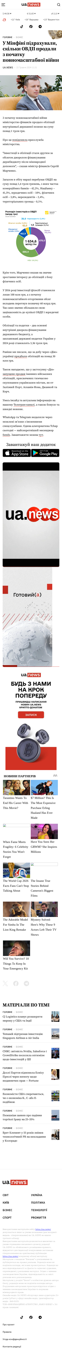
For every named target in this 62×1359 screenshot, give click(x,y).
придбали (20, 356)
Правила (7, 1332)
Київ (6, 1203)
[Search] (59, 5)
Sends (6, 435)
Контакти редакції (12, 1346)
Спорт (7, 1218)
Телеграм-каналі (24, 404)
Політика (38, 1203)
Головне (7, 37)
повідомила (19, 140)
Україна (36, 1195)
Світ (6, 1195)
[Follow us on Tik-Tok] (21, 26)
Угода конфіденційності (15, 1339)
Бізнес (19, 37)
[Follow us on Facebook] (31, 26)
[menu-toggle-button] (3, 5)
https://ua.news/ (43, 1229)
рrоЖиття (38, 1218)
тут (41, 435)
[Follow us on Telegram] (40, 26)
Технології (39, 1210)
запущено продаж (14, 374)
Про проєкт (8, 1324)
